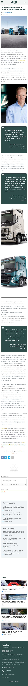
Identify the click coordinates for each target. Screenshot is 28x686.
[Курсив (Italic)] (4, 484)
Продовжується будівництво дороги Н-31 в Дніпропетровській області (14, 539)
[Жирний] (2, 484)
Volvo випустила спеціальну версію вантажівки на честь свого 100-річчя (12, 513)
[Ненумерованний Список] (10, 484)
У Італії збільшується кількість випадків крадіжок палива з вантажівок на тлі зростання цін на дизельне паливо (13, 552)
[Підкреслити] (5, 484)
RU (25, 2)
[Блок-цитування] (11, 484)
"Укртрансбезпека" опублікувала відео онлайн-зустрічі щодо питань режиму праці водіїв (14, 507)
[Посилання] (15, 484)
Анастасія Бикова (8, 12)
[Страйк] (7, 484)
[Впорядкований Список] (8, 484)
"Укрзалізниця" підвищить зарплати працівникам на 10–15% (12, 519)
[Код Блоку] (13, 484)
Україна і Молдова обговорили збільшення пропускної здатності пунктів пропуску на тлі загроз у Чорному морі (13, 533)
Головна (2, 5)
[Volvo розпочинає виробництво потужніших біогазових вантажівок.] (2, 457)
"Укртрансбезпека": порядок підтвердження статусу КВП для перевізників (11, 545)
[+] (18, 484)
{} (16, 484)
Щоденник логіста (8, 5)
